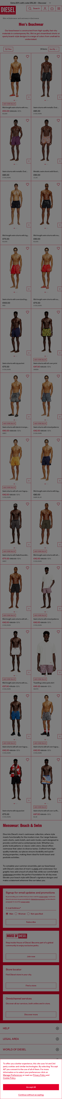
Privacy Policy (39, 1075)
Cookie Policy (9, 1078)
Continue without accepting (31, 1095)
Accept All (31, 1087)
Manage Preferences (12, 1075)
